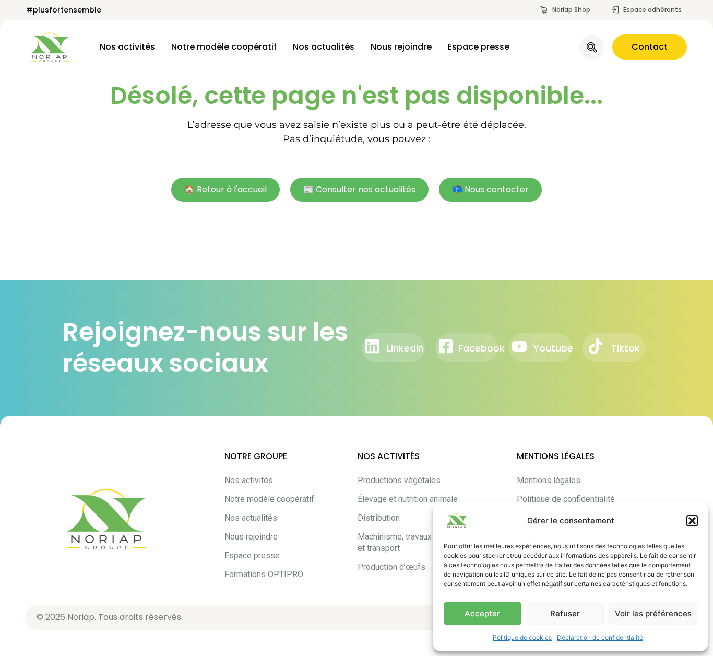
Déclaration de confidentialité (600, 637)
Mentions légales (548, 480)
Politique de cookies (522, 637)
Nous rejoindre (401, 47)
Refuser (565, 613)
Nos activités (127, 47)
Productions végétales (399, 480)
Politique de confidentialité (566, 499)
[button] (692, 521)
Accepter (482, 613)
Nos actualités (323, 47)
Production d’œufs (391, 567)
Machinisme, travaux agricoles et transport (413, 542)
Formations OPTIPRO (263, 574)
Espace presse (478, 47)
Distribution (379, 518)
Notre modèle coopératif (224, 47)
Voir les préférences (653, 613)
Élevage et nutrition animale (408, 499)
